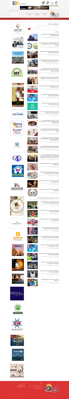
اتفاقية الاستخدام (15, 396)
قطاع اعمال (50, 18)
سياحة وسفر (42, 18)
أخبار (56, 18)
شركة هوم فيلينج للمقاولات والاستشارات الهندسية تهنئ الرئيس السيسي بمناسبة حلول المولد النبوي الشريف (49, 130)
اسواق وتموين (34, 18)
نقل (31, 18)
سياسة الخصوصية (20, 396)
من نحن (24, 396)
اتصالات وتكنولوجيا (27, 18)
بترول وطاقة (46, 18)
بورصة (37, 18)
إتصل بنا (11, 396)
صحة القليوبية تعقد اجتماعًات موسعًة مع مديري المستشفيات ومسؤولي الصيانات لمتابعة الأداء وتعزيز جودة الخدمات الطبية (49, 70)
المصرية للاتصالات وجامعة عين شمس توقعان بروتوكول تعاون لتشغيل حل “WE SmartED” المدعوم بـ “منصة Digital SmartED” (49, 139)
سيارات (24, 18)
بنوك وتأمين (53, 18)
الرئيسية (59, 18)
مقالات (21, 18)
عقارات (39, 18)
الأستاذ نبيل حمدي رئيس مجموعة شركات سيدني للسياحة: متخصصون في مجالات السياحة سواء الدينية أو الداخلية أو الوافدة (49, 121)
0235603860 (20, 385)
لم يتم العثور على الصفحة (54, 22)
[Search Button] (10, 14)
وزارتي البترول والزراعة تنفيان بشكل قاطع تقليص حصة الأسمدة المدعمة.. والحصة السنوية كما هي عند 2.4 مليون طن (49, 44)
